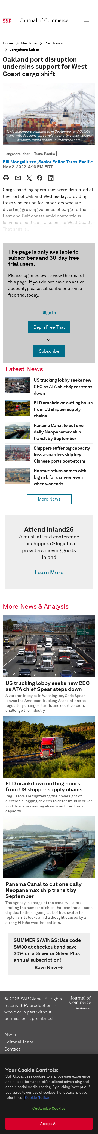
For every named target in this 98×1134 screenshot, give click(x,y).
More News (49, 499)
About (10, 1034)
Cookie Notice (37, 1098)
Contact (12, 1049)
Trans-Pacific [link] (44, 154)
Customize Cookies (48, 1108)
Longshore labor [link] (17, 154)
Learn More (49, 572)
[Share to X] (29, 177)
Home (8, 43)
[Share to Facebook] (39, 178)
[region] (49, 1094)
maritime (29, 43)
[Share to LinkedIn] (51, 178)
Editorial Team (18, 1042)
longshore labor (24, 49)
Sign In (49, 312)
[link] (49, 552)
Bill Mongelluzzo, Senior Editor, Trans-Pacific (48, 161)
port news (53, 43)
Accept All (49, 1124)
